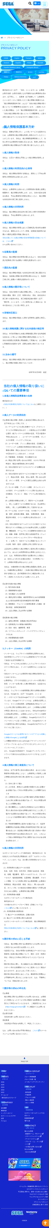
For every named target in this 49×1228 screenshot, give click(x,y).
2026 (2, 1082)
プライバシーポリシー (41, 1202)
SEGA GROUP (33, 1072)
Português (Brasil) (32, 67)
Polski (29, 63)
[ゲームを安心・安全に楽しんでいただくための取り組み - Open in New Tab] (24, 1176)
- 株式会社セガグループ (8, 1098)
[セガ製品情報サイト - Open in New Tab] (24, 1164)
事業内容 (4, 1110)
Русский (40, 63)
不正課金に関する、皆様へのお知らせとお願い (33, 1192)
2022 (2, 1092)
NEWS (5, 1078)
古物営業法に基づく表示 (40, 1204)
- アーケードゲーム (30, 1139)
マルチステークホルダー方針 (38, 1194)
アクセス (4, 1121)
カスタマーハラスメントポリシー (37, 1189)
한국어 (30, 72)
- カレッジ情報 (29, 1102)
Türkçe (6, 77)
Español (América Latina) (12, 67)
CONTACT (31, 1127)
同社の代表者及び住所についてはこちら (19, 928)
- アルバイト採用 (29, 1097)
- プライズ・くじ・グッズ (32, 1141)
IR (29, 1108)
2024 (2, 1087)
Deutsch (6, 63)
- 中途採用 (27, 1095)
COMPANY (7, 1103)
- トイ (26, 1144)
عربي (34, 77)
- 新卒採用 (27, 1092)
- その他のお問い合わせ (32, 1147)
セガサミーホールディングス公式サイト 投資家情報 (34, 1115)
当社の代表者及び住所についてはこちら (19, 404)
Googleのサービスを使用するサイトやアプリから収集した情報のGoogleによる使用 (25, 735)
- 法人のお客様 (29, 1152)
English (17, 58)
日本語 (6, 58)
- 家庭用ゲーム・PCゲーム (33, 1134)
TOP (4, 1072)
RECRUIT (30, 1088)
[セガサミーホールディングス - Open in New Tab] (32, 1213)
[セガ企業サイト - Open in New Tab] (17, 1213)
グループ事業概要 (30, 1077)
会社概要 (4, 1108)
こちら (7, 908)
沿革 (2, 1118)
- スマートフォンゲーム (32, 1136)
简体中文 (19, 72)
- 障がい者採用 (29, 1100)
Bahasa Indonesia (20, 77)
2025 (2, 1085)
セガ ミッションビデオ (8, 1116)
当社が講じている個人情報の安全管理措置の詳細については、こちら (24, 239)
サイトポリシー (43, 1199)
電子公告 (27, 1121)
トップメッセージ (6, 1113)
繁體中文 (7, 72)
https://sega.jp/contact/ (14, 1007)
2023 (2, 1090)
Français (28, 58)
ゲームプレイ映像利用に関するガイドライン (34, 1186)
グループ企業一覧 (30, 1079)
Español (18, 63)
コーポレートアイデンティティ (34, 1082)
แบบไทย (41, 72)
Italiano (40, 58)
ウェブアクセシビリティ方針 (38, 1197)
